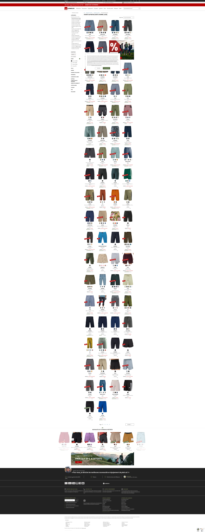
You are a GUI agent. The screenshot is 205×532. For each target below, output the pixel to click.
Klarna (87, 2)
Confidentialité (106, 507)
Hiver (105, 8)
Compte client (123, 500)
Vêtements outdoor (89, 12)
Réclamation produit (106, 506)
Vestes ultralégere (87, 524)
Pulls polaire (86, 526)
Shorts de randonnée (106, 522)
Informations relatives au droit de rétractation (110, 510)
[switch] (202, 531)
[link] (76, 12)
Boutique (66, 0)
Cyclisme (101, 8)
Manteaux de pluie (87, 522)
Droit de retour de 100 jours (109, 2)
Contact (103, 503)
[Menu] (204, 528)
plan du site (84, 528)
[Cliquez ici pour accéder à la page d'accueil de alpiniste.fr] (70, 8)
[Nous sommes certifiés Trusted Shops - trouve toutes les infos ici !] (124, 477)
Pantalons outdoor (97, 12)
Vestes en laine (86, 525)
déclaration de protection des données (96, 65)
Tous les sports (110, 8)
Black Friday (68, 522)
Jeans (123, 526)
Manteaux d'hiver (105, 522)
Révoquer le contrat (106, 511)
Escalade (96, 8)
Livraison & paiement (106, 499)
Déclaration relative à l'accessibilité (127, 509)
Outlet (120, 8)
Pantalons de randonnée (107, 524)
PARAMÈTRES (98, 68)
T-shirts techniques (125, 522)
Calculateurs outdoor (69, 522)
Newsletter (123, 502)
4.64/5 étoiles (129, 2)
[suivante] (132, 32)
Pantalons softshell (106, 523)
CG (103, 507)
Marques (116, 8)
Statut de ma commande (106, 500)
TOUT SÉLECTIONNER (106, 68)
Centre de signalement (125, 507)
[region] (103, 62)
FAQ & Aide (104, 502)
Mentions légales (124, 506)
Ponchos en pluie (87, 522)
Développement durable (125, 510)
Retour (103, 504)
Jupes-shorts (105, 526)
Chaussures (84, 8)
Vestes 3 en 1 (86, 523)
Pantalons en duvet (106, 525)
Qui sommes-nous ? (125, 499)
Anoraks (123, 522)
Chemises (123, 523)
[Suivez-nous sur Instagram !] (85, 501)
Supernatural (68, 524)
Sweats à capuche (124, 524)
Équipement (90, 8)
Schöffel (67, 525)
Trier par (121, 17)
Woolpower (67, 526)
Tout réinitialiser (73, 56)
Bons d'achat (123, 503)
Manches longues (124, 525)
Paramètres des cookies (106, 508)
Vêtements (78, 8)
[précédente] (123, 32)
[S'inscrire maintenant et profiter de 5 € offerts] (102, 458)
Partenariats (123, 504)
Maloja (67, 523)
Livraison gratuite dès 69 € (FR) (72, 2)
